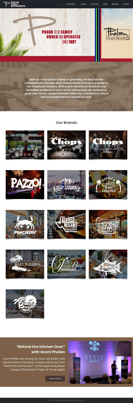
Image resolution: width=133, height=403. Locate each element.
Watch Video (55, 379)
